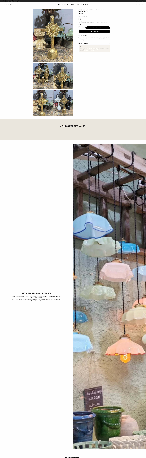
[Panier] (142, 5)
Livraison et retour (83, 43)
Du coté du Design (7, 1)
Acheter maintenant (94, 31)
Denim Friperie (16, 1)
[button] (60, 4)
